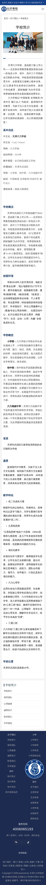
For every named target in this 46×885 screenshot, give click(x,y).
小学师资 (34, 745)
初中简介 (11, 776)
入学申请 (34, 808)
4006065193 (23, 829)
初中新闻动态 (11, 792)
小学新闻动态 (34, 756)
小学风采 (34, 750)
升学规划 (8, 723)
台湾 (26, 862)
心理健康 (8, 704)
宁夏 (38, 862)
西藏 (26, 866)
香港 (21, 862)
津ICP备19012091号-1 (30, 880)
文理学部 (34, 792)
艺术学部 (34, 797)
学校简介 (24, 18)
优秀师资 (34, 803)
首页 (6, 18)
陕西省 (19, 866)
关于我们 (14, 18)
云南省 (32, 866)
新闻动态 (34, 818)
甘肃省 (11, 866)
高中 (34, 782)
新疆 (32, 862)
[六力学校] (9, 9)
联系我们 (8, 717)
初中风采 (11, 787)
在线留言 (34, 813)
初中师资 (11, 781)
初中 (11, 771)
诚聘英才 (8, 710)
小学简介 (34, 740)
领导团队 (8, 697)
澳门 (15, 862)
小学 (34, 735)
